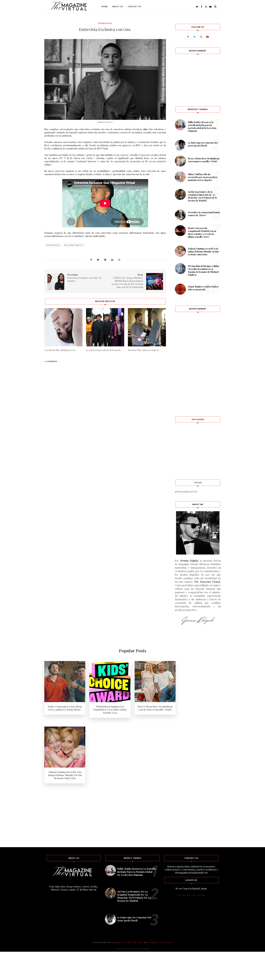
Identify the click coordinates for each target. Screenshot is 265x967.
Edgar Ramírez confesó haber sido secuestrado (203, 288)
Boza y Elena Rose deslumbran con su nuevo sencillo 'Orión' (203, 160)
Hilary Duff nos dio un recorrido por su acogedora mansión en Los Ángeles (202, 177)
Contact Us (135, 6)
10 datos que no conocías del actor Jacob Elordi (202, 144)
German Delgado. (160, 942)
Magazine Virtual (73, 245)
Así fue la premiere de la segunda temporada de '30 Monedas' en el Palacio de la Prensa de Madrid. (202, 196)
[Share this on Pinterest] (105, 259)
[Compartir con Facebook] (91, 259)
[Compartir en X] (98, 259)
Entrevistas (105, 23)
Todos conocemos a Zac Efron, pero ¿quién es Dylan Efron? (65, 708)
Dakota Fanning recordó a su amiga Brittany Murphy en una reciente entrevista (203, 251)
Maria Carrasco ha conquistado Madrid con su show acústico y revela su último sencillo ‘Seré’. (202, 232)
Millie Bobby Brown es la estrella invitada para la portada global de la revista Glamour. (202, 126)
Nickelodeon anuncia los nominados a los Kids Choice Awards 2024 (110, 709)
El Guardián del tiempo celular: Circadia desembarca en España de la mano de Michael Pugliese (204, 270)
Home (105, 6)
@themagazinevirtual (186, 491)
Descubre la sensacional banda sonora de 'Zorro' (204, 214)
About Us (117, 6)
